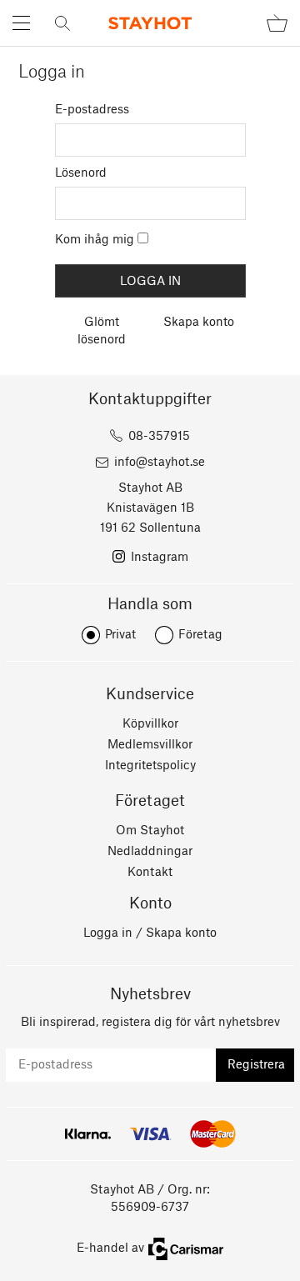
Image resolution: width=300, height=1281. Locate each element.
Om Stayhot (150, 831)
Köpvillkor (150, 724)
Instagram (159, 557)
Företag (200, 635)
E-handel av (110, 1248)
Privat (120, 635)
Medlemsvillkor (150, 745)
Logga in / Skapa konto (150, 933)
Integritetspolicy (150, 766)
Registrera (256, 1065)
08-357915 (159, 437)
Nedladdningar (150, 852)
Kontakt (150, 872)
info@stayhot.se (159, 462)
